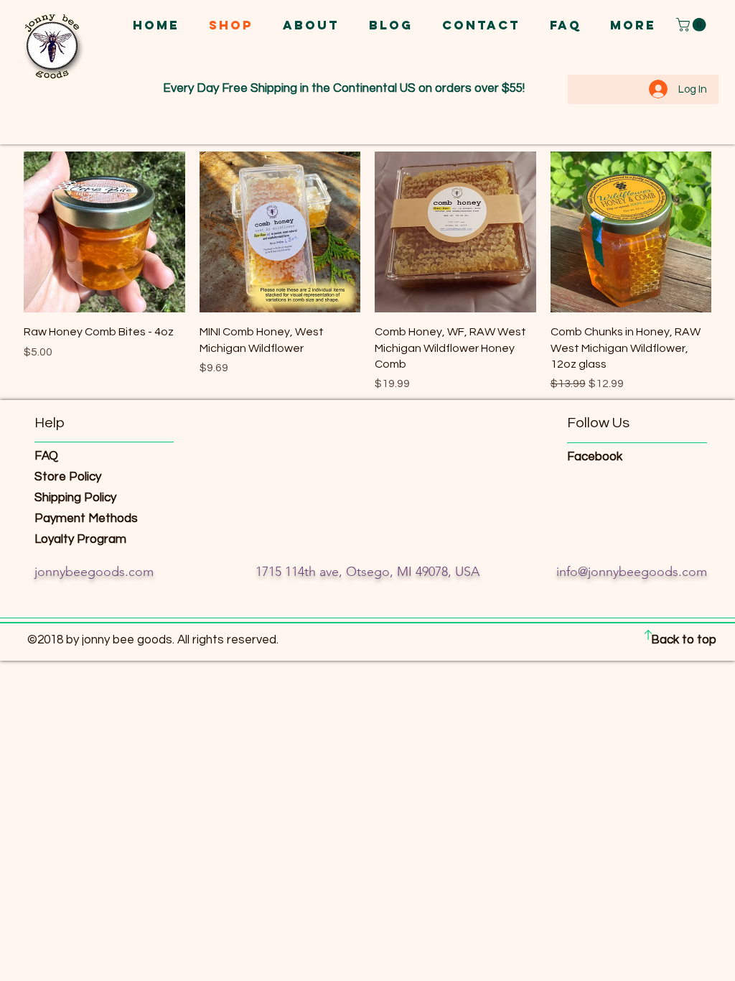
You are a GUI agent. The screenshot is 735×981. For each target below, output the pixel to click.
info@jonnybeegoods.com (631, 572)
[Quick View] (104, 232)
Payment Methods (87, 518)
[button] (692, 25)
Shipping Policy (76, 497)
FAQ (46, 456)
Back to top (683, 639)
